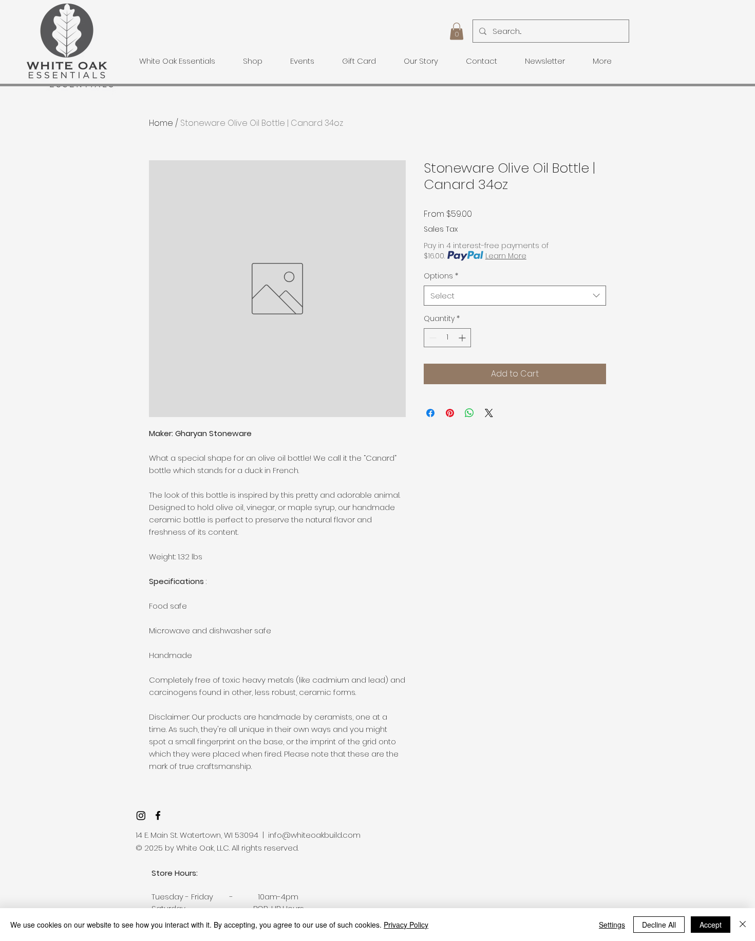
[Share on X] (489, 413)
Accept (711, 924)
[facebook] (158, 815)
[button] (456, 31)
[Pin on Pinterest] (450, 413)
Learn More (505, 256)
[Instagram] (141, 815)
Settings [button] (612, 924)
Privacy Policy (406, 924)
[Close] (743, 924)
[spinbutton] (447, 338)
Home (161, 123)
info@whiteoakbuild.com (314, 835)
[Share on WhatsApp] (469, 413)
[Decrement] (431, 338)
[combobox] (515, 296)
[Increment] (463, 338)
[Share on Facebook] (430, 413)
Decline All (659, 924)
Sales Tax (441, 229)
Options (441, 276)
